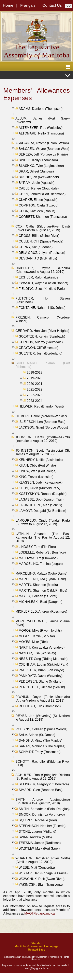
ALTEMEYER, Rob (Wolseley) (40, 127)
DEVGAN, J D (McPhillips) (38, 258)
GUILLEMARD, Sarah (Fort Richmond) (42, 364)
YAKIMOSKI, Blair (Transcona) (41, 884)
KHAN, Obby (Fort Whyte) (37, 465)
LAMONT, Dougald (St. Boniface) (42, 510)
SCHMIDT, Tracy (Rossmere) (39, 752)
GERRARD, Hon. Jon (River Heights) (42, 330)
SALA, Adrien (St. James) (37, 735)
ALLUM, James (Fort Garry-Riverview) (42, 120)
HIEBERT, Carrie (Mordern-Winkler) (41, 416)
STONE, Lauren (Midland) (37, 831)
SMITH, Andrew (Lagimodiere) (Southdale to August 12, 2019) (42, 801)
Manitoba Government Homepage (36, 946)
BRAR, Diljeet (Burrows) (36, 171)
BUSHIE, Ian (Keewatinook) (39, 177)
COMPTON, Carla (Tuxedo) (38, 205)
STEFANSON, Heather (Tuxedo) (42, 826)
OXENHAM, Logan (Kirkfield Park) (43, 664)
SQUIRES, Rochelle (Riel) (38, 820)
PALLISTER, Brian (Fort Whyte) (41, 670)
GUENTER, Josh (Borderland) (40, 353)
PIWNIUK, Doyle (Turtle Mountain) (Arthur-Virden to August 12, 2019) (42, 698)
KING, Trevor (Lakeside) (36, 477)
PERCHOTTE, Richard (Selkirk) (42, 687)
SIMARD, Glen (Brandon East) (40, 790)
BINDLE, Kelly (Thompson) (38, 160)
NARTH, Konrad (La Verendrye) (41, 647)
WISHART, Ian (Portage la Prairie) (43, 873)
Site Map (36, 943)
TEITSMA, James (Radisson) (40, 843)
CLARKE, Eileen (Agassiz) (38, 199)
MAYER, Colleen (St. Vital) (38, 596)
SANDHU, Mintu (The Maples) (40, 740)
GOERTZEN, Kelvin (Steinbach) (42, 336)
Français (27, 5)
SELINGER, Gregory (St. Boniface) (44, 784)
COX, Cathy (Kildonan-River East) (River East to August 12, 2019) (42, 228)
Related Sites (36, 949)
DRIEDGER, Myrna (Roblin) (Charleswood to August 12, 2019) (42, 269)
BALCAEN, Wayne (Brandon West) (44, 148)
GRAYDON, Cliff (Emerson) (38, 347)
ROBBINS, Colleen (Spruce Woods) (41, 729)
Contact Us (52, 5)
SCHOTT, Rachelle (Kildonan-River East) (42, 763)
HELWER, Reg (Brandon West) (41, 406)
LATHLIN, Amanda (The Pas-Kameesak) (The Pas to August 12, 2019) (42, 537)
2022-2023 (34, 395)
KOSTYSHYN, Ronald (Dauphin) (43, 493)
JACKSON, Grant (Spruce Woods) (43, 427)
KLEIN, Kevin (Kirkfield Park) (39, 488)
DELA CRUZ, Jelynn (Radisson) (42, 252)
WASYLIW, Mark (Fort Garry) (39, 848)
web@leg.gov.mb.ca (36, 968)
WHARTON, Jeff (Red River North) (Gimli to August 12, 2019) (42, 860)
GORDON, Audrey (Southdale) (41, 342)
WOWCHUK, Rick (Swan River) (41, 879)
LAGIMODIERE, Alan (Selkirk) (40, 505)
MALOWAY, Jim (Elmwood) (38, 558)
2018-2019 (34, 372)
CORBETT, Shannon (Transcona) (43, 216)
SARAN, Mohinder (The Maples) (42, 746)
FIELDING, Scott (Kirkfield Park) (42, 288)
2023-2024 (34, 400)
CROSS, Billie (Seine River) (39, 235)
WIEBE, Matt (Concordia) (37, 867)
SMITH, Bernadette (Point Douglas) (44, 809)
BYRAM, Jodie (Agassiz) (36, 182)
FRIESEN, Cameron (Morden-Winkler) (42, 319)
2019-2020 (34, 378)
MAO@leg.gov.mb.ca (39, 913)
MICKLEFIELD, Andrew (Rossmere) (41, 611)
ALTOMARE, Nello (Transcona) (41, 133)
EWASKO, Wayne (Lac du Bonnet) (43, 283)
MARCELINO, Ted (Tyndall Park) (42, 579)
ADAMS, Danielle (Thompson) (40, 108)
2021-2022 (34, 389)
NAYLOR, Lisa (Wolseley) (37, 653)
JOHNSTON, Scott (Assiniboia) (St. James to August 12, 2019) (42, 452)
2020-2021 (34, 383)
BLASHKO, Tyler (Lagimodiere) (41, 165)
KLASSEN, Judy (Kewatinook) (40, 482)
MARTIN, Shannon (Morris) (38, 585)
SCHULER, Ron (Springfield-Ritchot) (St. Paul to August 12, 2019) (42, 776)
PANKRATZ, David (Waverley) (40, 676)
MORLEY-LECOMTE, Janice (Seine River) (42, 623)
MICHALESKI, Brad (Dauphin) (40, 601)
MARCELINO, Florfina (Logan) (41, 563)
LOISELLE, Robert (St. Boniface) (42, 552)
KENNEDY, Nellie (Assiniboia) (41, 460)
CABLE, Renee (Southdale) (39, 188)
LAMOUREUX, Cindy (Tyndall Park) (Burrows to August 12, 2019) (42, 522)
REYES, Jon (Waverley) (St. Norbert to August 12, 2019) (42, 717)
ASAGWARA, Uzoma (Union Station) (42, 143)
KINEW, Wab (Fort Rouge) (37, 471)
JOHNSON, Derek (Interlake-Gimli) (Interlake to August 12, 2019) (42, 439)
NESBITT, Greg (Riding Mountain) (43, 659)
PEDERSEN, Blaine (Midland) (40, 681)
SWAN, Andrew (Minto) (35, 837)
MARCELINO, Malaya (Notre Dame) (41, 573)
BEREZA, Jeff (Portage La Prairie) (43, 154)
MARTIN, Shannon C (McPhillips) (43, 590)
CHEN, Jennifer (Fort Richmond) (42, 194)
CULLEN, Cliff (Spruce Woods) (41, 241)
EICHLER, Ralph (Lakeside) (39, 277)
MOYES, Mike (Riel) (33, 642)
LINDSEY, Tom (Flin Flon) (37, 546)
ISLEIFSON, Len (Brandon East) (42, 422)
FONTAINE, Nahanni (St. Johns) (42, 307)
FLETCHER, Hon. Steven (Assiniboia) (42, 300)
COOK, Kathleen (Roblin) (37, 211)
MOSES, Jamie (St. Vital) (37, 636)
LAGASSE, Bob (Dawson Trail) (41, 499)
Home (8, 5)
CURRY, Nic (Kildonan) (36, 247)
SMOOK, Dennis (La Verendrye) (42, 814)
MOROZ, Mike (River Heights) (40, 630)
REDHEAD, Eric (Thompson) (40, 706)
